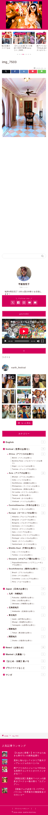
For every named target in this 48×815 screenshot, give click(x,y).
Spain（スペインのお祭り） (23, 541)
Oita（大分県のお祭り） (21, 601)
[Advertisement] (24, 171)
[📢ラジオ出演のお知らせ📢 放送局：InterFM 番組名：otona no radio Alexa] (39, 381)
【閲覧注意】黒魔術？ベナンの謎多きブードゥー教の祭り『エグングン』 (30, 781)
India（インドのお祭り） (22, 480)
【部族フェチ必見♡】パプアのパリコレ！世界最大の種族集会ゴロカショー (30, 792)
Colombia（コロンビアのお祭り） (25, 579)
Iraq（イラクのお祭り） (21, 552)
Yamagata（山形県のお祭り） (24, 625)
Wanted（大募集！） (25, 654)
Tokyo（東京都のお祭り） (22, 633)
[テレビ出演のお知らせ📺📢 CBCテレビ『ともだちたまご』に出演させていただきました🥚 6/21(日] (24, 381)
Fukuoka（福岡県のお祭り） (23, 598)
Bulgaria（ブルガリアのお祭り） (25, 523)
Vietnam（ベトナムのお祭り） (24, 501)
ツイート (6, 357)
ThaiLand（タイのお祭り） (23, 498)
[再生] (5, 341)
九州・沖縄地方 (26, 594)
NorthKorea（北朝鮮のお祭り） (24, 483)
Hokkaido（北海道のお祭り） (24, 611)
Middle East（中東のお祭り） (26, 548)
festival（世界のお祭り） (25, 449)
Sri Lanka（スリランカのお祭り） (25, 492)
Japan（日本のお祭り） (25, 589)
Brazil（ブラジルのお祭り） (23, 572)
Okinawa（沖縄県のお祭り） (23, 604)
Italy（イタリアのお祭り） (22, 532)
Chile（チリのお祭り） (21, 576)
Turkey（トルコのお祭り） (22, 555)
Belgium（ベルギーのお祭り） (24, 520)
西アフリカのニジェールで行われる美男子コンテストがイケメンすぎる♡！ (30, 771)
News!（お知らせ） (25, 647)
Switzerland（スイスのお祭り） (25, 544)
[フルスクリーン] (42, 341)
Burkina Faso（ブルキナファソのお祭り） (27, 462)
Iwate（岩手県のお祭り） (22, 619)
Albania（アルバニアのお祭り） (25, 517)
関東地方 (26, 629)
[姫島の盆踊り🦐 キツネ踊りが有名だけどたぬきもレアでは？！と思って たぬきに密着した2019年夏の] (9, 381)
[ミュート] (38, 341)
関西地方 (26, 637)
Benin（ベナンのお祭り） (22, 458)
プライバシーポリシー (22, 808)
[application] (24, 331)
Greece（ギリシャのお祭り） (24, 529)
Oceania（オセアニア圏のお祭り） (26, 559)
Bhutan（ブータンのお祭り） (23, 477)
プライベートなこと (25, 668)
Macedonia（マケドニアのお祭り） (26, 535)
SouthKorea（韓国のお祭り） (24, 489)
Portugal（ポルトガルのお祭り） (25, 538)
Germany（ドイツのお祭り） (23, 526)
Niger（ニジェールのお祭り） (24, 466)
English (25, 442)
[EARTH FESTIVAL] (24, 27)
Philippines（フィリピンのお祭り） (26, 486)
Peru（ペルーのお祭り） (22, 582)
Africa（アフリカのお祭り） (26, 454)
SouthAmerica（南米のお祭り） (26, 569)
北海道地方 (26, 607)
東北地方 (26, 615)
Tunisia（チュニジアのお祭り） (24, 469)
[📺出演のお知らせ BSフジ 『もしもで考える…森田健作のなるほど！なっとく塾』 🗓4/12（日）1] (9, 396)
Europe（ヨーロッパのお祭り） (26, 513)
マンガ (25, 675)
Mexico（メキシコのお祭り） (23, 509)
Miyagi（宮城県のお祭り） (22, 622)
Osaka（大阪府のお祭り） (22, 641)
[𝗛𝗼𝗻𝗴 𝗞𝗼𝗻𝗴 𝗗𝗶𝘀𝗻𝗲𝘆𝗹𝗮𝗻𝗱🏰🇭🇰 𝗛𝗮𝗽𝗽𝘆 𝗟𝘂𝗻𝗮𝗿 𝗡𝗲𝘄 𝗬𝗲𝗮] (24, 396)
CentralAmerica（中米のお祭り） (26, 505)
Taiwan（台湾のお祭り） (22, 495)
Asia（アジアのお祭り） (26, 473)
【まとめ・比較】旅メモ (25, 661)
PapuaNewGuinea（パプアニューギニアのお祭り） (27, 564)
